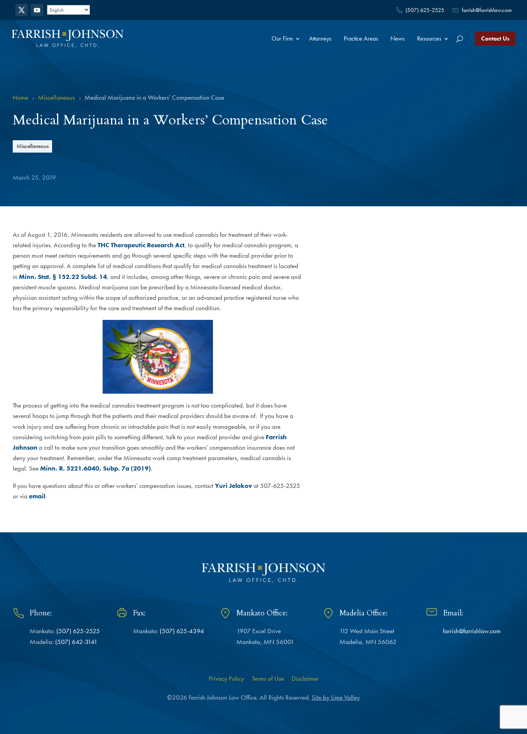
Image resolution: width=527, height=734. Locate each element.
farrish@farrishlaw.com (487, 10)
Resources (429, 38)
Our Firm (282, 38)
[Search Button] (459, 38)
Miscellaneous (33, 146)
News (397, 38)
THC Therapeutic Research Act (141, 245)
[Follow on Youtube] (37, 10)
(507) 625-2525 (424, 10)
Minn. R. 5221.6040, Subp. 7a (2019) (95, 468)
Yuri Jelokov (233, 485)
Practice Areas (361, 38)
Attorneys (320, 38)
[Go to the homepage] (67, 38)
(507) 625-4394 (182, 631)
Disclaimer (305, 678)
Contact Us (495, 38)
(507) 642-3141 (76, 641)
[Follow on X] (21, 10)
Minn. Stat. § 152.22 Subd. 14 (63, 276)
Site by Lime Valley (336, 697)
